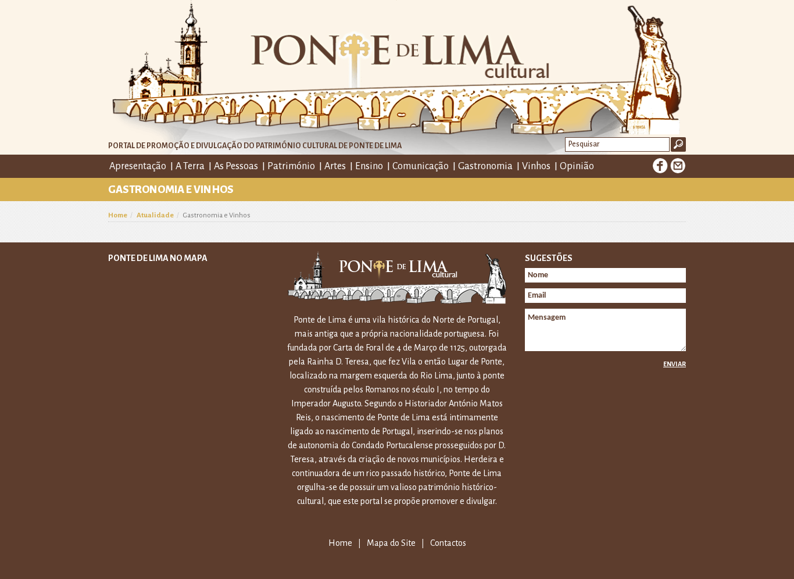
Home (117, 215)
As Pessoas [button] (236, 166)
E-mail (677, 165)
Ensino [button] (369, 166)
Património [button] (291, 166)
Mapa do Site (391, 543)
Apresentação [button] (137, 166)
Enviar (674, 363)
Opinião (577, 166)
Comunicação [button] (420, 166)
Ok (678, 144)
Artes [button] (335, 166)
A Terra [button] (190, 166)
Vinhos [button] (536, 166)
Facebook (660, 165)
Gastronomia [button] (485, 166)
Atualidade (155, 215)
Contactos (448, 543)
